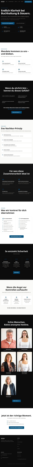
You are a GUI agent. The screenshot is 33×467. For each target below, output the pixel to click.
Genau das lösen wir (16, 112)
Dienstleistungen (11, 1)
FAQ (19, 1)
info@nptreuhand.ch (5, 457)
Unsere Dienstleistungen (20, 23)
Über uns (16, 1)
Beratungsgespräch (28, 1)
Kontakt (22, 1)
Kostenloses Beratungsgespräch (7, 23)
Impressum (19, 453)
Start (6, 1)
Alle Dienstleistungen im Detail (16, 236)
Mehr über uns (16, 400)
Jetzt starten (16, 272)
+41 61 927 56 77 (4, 455)
